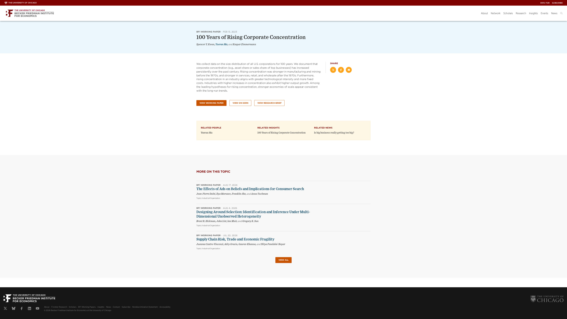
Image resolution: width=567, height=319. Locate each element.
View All (283, 260)
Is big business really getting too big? (334, 133)
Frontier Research (59, 307)
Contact (116, 307)
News (554, 13)
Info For (545, 3)
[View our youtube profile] (37, 309)
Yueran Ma (221, 44)
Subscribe (557, 3)
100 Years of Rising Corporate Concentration (281, 133)
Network (495, 13)
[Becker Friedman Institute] (240, 13)
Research (521, 13)
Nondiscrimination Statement (145, 307)
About (484, 13)
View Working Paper (211, 103)
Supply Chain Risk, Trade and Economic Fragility (235, 239)
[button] (561, 13)
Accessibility (164, 307)
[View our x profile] (5, 309)
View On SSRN (240, 103)
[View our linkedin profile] (29, 309)
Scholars (508, 13)
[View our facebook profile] (21, 309)
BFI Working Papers (87, 307)
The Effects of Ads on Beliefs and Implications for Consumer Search (250, 189)
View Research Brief (269, 103)
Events (544, 13)
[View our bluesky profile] (13, 309)
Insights (533, 13)
